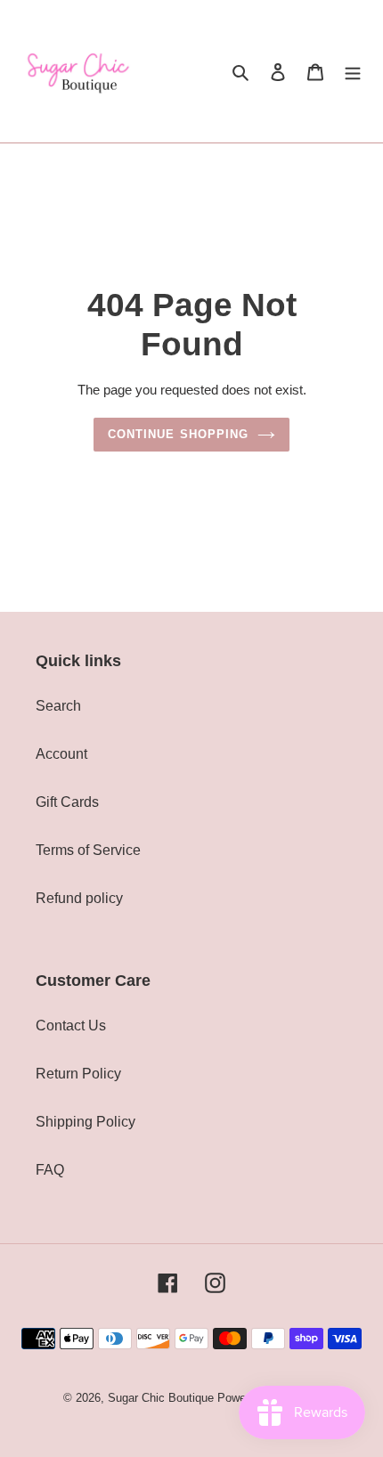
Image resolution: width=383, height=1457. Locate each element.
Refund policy (79, 898)
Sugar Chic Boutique (161, 1397)
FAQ (50, 1169)
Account (61, 753)
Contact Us (71, 1025)
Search (58, 705)
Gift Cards (67, 802)
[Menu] (352, 71)
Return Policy (78, 1073)
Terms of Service (88, 850)
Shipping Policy (85, 1121)
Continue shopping (178, 434)
